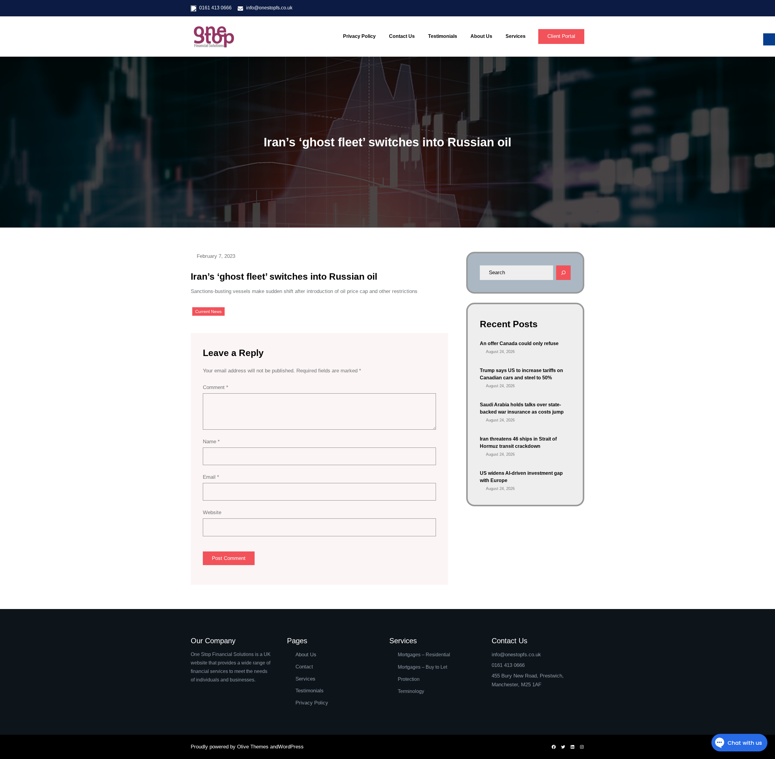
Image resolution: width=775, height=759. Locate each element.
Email (211, 477)
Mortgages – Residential (424, 654)
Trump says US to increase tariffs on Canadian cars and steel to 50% (521, 374)
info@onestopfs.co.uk (269, 7)
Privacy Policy (311, 703)
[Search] (563, 272)
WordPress (291, 747)
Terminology (411, 691)
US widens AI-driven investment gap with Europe (521, 477)
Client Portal (561, 36)
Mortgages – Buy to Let (422, 667)
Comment (215, 387)
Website (212, 512)
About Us (305, 654)
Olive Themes (253, 747)
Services (305, 679)
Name (211, 441)
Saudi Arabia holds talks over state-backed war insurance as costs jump (522, 408)
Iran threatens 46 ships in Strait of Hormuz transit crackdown (518, 442)
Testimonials (309, 691)
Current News (208, 311)
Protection (409, 679)
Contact (304, 667)
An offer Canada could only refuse (519, 343)
